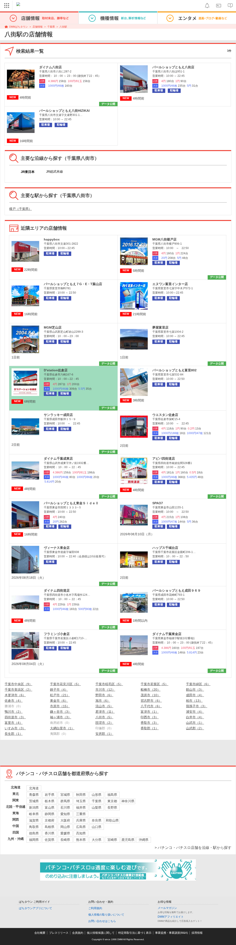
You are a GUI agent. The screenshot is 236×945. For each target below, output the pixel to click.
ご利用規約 (95, 908)
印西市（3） (150, 717)
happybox (52, 239)
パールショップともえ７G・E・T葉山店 (73, 284)
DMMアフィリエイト (171, 916)
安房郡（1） (104, 733)
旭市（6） (102, 700)
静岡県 (49, 814)
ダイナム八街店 (50, 67)
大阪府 (65, 820)
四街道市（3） (15, 717)
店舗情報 (37, 26)
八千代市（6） (151, 706)
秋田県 (81, 794)
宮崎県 (112, 840)
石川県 (65, 807)
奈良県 (96, 820)
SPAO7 (157, 503)
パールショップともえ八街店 (173, 67)
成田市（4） (195, 695)
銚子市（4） (59, 689)
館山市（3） (195, 689)
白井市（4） (195, 717)
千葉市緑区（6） (198, 684)
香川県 (49, 833)
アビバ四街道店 (163, 458)
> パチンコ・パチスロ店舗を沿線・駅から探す (193, 848)
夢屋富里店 (160, 327)
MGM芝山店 (53, 327)
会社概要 (39, 932)
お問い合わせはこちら (102, 921)
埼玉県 (81, 801)
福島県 (112, 794)
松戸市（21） (60, 695)
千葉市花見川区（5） (65, 684)
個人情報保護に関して (101, 932)
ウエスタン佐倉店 (165, 415)
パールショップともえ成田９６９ (176, 590)
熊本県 (81, 840)
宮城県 (65, 794)
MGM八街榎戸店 (164, 239)
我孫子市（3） (196, 706)
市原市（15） (60, 706)
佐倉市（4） (14, 700)
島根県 (49, 827)
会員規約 (77, 932)
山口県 (96, 827)
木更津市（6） (15, 695)
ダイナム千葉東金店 (166, 634)
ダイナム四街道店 (57, 590)
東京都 (112, 801)
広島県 (81, 827)
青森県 (34, 794)
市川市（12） (105, 689)
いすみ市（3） (15, 728)
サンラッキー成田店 (58, 415)
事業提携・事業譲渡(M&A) (171, 932)
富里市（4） (14, 722)
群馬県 (65, 801)
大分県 (96, 840)
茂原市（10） (150, 695)
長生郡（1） (14, 733)
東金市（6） (59, 700)
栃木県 (49, 801)
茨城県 (34, 801)
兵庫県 (81, 820)
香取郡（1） (150, 728)
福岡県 (34, 840)
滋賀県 (34, 820)
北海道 (34, 788)
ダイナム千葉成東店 (58, 458)
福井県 (81, 807)
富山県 (49, 807)
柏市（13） (194, 700)
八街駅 (63, 26)
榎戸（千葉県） (20, 208)
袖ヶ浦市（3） (60, 717)
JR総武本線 (54, 171)
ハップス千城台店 (165, 548)
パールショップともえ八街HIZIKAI (64, 110)
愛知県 (65, 814)
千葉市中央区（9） (18, 684)
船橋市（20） (150, 689)
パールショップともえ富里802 (174, 370)
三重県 (81, 814)
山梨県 (96, 807)
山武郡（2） (195, 728)
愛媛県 (65, 833)
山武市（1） (195, 722)
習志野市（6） (151, 700)
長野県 (112, 807)
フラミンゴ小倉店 (57, 634)
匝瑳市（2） (104, 722)
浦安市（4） (195, 711)
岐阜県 (34, 814)
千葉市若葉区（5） (154, 684)
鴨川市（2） (14, 711)
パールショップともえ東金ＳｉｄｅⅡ (71, 503)
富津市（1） (150, 711)
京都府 (49, 820)
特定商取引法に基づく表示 (134, 932)
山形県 (96, 794)
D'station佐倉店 (56, 370)
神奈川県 (127, 801)
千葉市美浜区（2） (18, 689)
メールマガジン (167, 908)
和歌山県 (112, 820)
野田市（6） (104, 695)
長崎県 (65, 840)
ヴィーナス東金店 (57, 548)
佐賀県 (49, 840)
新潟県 (34, 807)
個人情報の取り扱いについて (106, 914)
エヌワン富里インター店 (170, 284)
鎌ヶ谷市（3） (60, 711)
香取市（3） (150, 722)
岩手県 (49, 794)
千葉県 (51, 26)
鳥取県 (34, 827)
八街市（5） (104, 717)
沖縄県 (143, 840)
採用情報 (197, 932)
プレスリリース (58, 932)
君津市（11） (105, 711)
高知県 (81, 833)
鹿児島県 (127, 840)
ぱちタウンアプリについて (35, 908)
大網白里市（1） (62, 728)
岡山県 (65, 827)
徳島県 (34, 833)
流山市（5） (104, 706)
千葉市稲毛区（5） (109, 684)
